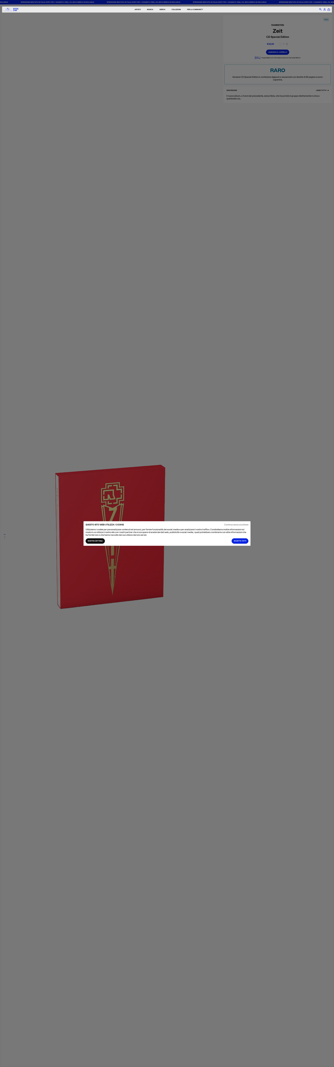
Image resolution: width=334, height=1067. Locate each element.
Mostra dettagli (95, 541)
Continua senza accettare (236, 524)
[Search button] (320, 9)
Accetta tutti (240, 541)
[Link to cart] (328, 9)
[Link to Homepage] (11, 9)
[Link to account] (324, 9)
